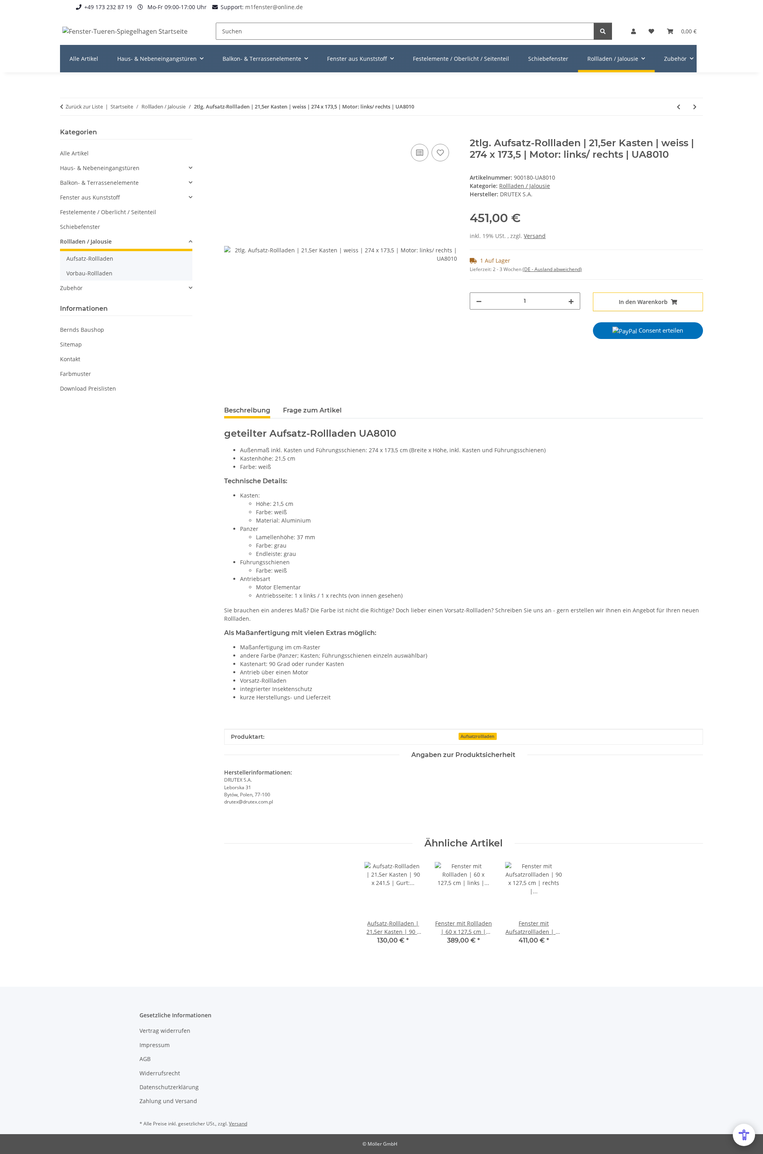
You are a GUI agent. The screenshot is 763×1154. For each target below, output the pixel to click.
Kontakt (70, 359)
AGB (145, 1059)
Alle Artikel (74, 153)
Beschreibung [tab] (247, 410)
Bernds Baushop (82, 329)
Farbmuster (75, 374)
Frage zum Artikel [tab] (312, 410)
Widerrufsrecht (159, 1073)
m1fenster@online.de (274, 7)
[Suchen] (603, 31)
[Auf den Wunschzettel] (440, 152)
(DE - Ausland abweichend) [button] (552, 269)
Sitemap (71, 344)
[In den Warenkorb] (230, 133)
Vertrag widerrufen (164, 1030)
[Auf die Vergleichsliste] (419, 152)
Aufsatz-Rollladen (89, 258)
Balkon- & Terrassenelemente (99, 182)
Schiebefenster (80, 226)
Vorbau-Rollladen (89, 273)
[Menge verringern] (479, 301)
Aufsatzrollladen (477, 736)
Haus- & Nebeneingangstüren (99, 168)
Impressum (154, 1045)
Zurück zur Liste (84, 106)
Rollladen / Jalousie (524, 186)
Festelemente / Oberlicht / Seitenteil (108, 212)
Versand (535, 236)
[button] (633, 31)
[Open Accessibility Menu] (744, 1135)
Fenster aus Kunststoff (90, 197)
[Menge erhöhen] (571, 301)
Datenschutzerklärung (169, 1087)
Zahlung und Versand (168, 1101)
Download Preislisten (88, 388)
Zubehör (71, 288)
